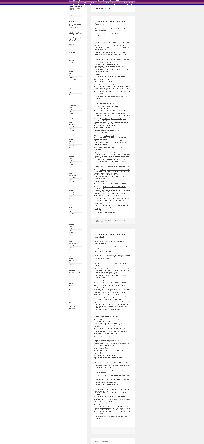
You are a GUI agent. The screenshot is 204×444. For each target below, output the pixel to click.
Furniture (123, 113)
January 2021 (71, 171)
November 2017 (72, 217)
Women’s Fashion (106, 118)
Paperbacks (115, 124)
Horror (113, 96)
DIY (113, 88)
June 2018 (71, 205)
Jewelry (124, 118)
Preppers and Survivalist (101, 90)
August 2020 (71, 181)
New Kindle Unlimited (114, 73)
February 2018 (72, 213)
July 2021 (71, 158)
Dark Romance (104, 68)
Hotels (107, 112)
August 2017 (71, 224)
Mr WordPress (72, 52)
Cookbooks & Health (120, 86)
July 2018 (71, 203)
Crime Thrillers (99, 81)
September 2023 (72, 105)
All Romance (103, 59)
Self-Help (116, 90)
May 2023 (71, 111)
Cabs (114, 112)
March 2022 (71, 141)
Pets (129, 110)
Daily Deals (111, 127)
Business (108, 125)
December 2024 (72, 77)
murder (70, 285)
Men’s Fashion (114, 118)
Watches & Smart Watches (123, 115)
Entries (71, 304)
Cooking (110, 88)
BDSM (111, 66)
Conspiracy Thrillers (118, 79)
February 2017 (72, 237)
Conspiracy (107, 91)
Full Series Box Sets (122, 69)
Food (111, 110)
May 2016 (71, 256)
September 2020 (72, 179)
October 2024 (72, 81)
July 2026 (71, 62)
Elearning (113, 125)
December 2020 (72, 173)
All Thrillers (103, 79)
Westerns (117, 96)
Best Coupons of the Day (107, 132)
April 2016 (71, 258)
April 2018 (71, 209)
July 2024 (71, 88)
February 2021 (72, 169)
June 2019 (71, 196)
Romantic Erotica (117, 66)
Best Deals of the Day (105, 108)
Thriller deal (71, 289)
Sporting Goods (105, 120)
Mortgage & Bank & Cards (114, 122)
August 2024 (71, 86)
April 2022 (71, 139)
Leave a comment (99, 221)
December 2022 (72, 122)
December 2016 (72, 241)
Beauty (125, 110)
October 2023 (72, 103)
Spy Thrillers (127, 79)
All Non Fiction (105, 86)
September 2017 (72, 222)
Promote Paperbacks (90, 1)
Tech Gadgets (113, 115)
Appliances (117, 113)
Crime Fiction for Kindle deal (75, 272)
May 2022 (71, 137)
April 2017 (71, 232)
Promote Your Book (104, 34)
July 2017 (71, 226)
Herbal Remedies (99, 88)
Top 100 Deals (112, 28)
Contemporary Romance (106, 61)
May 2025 (71, 69)
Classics (122, 96)
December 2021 (72, 147)
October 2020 (72, 177)
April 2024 (71, 94)
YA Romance (103, 62)
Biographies (112, 86)
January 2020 (71, 194)
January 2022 (71, 145)
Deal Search (119, 28)
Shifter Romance (105, 66)
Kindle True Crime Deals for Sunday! (110, 235)
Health (106, 88)
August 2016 (71, 249)
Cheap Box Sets (103, 71)
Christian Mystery (121, 83)
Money (128, 88)
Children (120, 118)
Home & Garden (110, 113)
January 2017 (71, 239)
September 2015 (72, 264)
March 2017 (71, 234)
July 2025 (71, 67)
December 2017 (72, 215)
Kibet (105, 220)
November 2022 (72, 124)
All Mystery (106, 76)
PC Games (105, 124)
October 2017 (72, 220)
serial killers (71, 287)
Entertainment (98, 149)
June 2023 (71, 109)
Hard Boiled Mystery (121, 76)
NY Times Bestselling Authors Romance (116, 59)
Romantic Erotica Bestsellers (109, 64)
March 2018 (71, 211)
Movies (110, 124)
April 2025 (71, 71)
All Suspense (109, 79)
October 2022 (72, 126)
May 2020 (71, 188)
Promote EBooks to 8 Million (76, 1)
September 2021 (72, 154)
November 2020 (72, 175)
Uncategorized (72, 294)
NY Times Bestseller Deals (114, 100)
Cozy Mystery (112, 76)
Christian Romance (111, 83)
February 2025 (72, 75)
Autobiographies (119, 88)
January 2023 (71, 120)
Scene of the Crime (99, 255)
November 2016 (72, 243)
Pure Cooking (122, 90)
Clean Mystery (116, 85)
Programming (126, 91)
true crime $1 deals (73, 292)
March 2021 (71, 166)
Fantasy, (109, 96)
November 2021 (72, 149)
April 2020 (71, 190)
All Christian (103, 83)
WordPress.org (72, 308)
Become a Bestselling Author (105, 1)
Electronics (105, 141)
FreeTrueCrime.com (76, 6)
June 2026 (71, 64)
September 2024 (72, 84)
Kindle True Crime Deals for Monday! (110, 22)
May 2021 (71, 162)
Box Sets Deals (113, 69)
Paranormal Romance (118, 61)
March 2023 (71, 115)
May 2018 (71, 207)
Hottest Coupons (107, 147)
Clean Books (110, 85)
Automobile (98, 120)
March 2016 (71, 260)
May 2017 (71, 230)
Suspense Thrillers (107, 81)
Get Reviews (131, 1)
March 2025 (71, 73)
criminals (71, 275)
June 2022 (71, 135)
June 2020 (71, 186)
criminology (71, 277)
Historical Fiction (106, 95)
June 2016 (71, 254)
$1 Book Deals (104, 100)
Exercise (101, 93)
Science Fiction (102, 96)
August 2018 (71, 200)
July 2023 (71, 107)
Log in (70, 302)
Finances (105, 122)
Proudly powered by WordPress (101, 441)
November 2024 (72, 79)
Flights (111, 112)
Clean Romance (102, 85)
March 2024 (71, 96)
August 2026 (71, 60)
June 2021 (71, 160)
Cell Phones (106, 115)
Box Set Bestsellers (104, 69)
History (120, 91)
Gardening (110, 90)
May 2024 (71, 92)
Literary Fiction (121, 95)
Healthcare (120, 110)
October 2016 (72, 245)
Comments (72, 306)
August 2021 (71, 156)
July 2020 (71, 183)
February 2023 (72, 118)
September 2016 (72, 247)
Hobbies (121, 147)
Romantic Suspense (111, 62)
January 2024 (71, 101)
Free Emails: (72, 4)
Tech (102, 115)
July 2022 (71, 132)
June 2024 (71, 90)
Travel (124, 88)
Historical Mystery (99, 78)
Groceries (115, 110)
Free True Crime (114, 91)
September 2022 (72, 128)
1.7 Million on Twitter (120, 1)
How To (128, 86)
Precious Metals (124, 122)
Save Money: (72, 2)
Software (97, 117)
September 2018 (72, 198)
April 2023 (71, 113)
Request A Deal (103, 30)
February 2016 (72, 262)
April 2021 (71, 164)
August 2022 (71, 130)
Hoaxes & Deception (73, 281)
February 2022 (72, 143)
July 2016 (71, 251)
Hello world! (79, 52)
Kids (100, 98)
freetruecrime (72, 279)
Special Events (104, 127)
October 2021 (72, 152)
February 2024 (72, 98)
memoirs (71, 283)
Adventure (114, 95)
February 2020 (72, 192)
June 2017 (71, 228)
